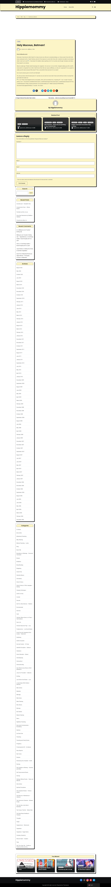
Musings (18, 708)
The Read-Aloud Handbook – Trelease (23, 814)
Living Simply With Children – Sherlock (23, 683)
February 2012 (20, 332)
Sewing (18, 775)
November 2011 (20, 342)
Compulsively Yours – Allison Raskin (44, 868)
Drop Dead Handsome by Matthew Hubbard (84, 868)
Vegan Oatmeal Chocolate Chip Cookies (26, 98)
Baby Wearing (20, 539)
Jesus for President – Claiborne (24, 672)
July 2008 (19, 424)
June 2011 (19, 356)
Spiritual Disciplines (21, 787)
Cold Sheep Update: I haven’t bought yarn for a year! (25, 238)
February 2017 (20, 301)
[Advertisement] (55, 29)
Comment (18, 141)
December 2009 (20, 380)
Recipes (18, 757)
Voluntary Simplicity (21, 835)
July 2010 (19, 366)
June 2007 (19, 461)
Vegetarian (24, 124)
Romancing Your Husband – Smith (24, 760)
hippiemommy (25, 49)
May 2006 (19, 506)
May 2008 (19, 427)
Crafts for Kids (20, 593)
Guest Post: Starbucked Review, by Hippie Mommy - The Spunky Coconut (24, 255)
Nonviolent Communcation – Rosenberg (23, 726)
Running (18, 764)
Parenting (19, 737)
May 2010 (19, 369)
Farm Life (19, 622)
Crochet (18, 597)
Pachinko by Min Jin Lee (22, 212)
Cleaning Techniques (21, 590)
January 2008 (20, 438)
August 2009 (19, 386)
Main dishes (19, 687)
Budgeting (19, 568)
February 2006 (20, 516)
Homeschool (19, 661)
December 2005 (20, 519)
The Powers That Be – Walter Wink (25, 810)
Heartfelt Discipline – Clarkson (24, 647)
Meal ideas (19, 698)
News (18, 718)
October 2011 (20, 346)
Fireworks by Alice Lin (22, 220)
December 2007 (20, 441)
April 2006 (19, 509)
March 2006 (19, 512)
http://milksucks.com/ (22, 54)
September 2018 (20, 298)
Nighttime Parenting (21, 721)
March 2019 (19, 284)
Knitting (18, 676)
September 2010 (20, 363)
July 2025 (19, 277)
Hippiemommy (30, 7)
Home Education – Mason (22, 654)
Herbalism (19, 651)
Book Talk (19, 550)
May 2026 (19, 271)
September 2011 (20, 349)
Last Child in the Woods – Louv (24, 679)
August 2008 (19, 420)
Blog (18, 546)
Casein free (74, 122)
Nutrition (18, 730)
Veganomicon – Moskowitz (23, 825)
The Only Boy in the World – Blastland (23, 806)
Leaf (18, 126)
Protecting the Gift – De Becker (24, 747)
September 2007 (20, 451)
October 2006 (20, 489)
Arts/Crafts (19, 533)
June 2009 (19, 390)
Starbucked (24, 257)
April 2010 (19, 373)
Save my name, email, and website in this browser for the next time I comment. (35, 179)
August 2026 (19, 267)
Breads (18, 558)
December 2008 (20, 407)
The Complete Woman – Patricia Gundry (24, 791)
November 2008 (20, 410)
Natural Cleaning (20, 715)
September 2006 (20, 492)
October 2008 (20, 414)
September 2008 (20, 417)
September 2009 (20, 383)
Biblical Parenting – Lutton (23, 543)
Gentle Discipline (20, 640)
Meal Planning (20, 701)
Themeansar (66, 885)
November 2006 (20, 485)
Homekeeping (20, 657)
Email (17, 167)
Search (24, 189)
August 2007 (19, 455)
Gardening (19, 637)
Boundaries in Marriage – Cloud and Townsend (25, 554)
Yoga (18, 842)
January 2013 (20, 322)
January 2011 (20, 359)
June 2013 (19, 308)
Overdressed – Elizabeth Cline (24, 203)
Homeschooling (20, 664)
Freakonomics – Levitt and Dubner (24, 629)
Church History (20, 582)
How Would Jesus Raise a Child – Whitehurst (24, 668)
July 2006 (19, 499)
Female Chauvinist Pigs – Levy (24, 625)
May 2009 (19, 393)
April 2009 (19, 397)
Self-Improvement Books (22, 772)
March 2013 (19, 315)
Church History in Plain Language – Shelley (25, 586)
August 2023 (19, 281)
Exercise (19, 610)
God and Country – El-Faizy (23, 644)
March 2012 (19, 329)
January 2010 (20, 376)
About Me (71, 7)
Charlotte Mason (20, 575)
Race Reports (20, 750)
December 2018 (20, 288)
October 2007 (20, 448)
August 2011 (19, 352)
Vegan (18, 41)
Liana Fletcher (20, 248)
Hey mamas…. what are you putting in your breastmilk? (61, 98)
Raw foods (19, 754)
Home (65, 7)
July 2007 (19, 458)
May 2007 (19, 465)
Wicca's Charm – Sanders (22, 838)
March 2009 (19, 400)
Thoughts (19, 818)
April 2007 (19, 468)
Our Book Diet (20, 733)
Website (18, 173)
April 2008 (19, 431)
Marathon (19, 691)
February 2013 (20, 318)
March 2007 (19, 472)
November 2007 (20, 444)
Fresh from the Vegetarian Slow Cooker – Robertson (24, 633)
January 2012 (20, 335)
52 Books (19, 529)
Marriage (19, 694)
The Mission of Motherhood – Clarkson (23, 796)
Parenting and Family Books (23, 740)
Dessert (80, 122)
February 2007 (20, 475)
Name (18, 160)
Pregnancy (19, 743)
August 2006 (19, 495)
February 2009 (20, 403)
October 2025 (20, 274)
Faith (18, 614)
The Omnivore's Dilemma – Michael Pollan (25, 801)
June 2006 (19, 502)
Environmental (20, 607)
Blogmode (59, 885)
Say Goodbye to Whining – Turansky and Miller (25, 768)
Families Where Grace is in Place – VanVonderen (25, 618)
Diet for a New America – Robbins (24, 603)
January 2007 (20, 478)
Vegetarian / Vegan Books (23, 832)
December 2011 (20, 339)
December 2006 (20, 482)
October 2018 (20, 295)
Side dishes (19, 784)
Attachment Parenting (21, 536)
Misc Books (19, 704)
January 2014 (20, 305)
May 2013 (19, 312)
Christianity (19, 578)
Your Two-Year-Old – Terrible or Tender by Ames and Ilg (24, 846)
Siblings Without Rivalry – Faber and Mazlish (25, 780)
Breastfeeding (48, 122)
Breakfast (19, 561)
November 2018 (20, 291)
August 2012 (19, 325)
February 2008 (20, 434)
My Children (19, 711)
